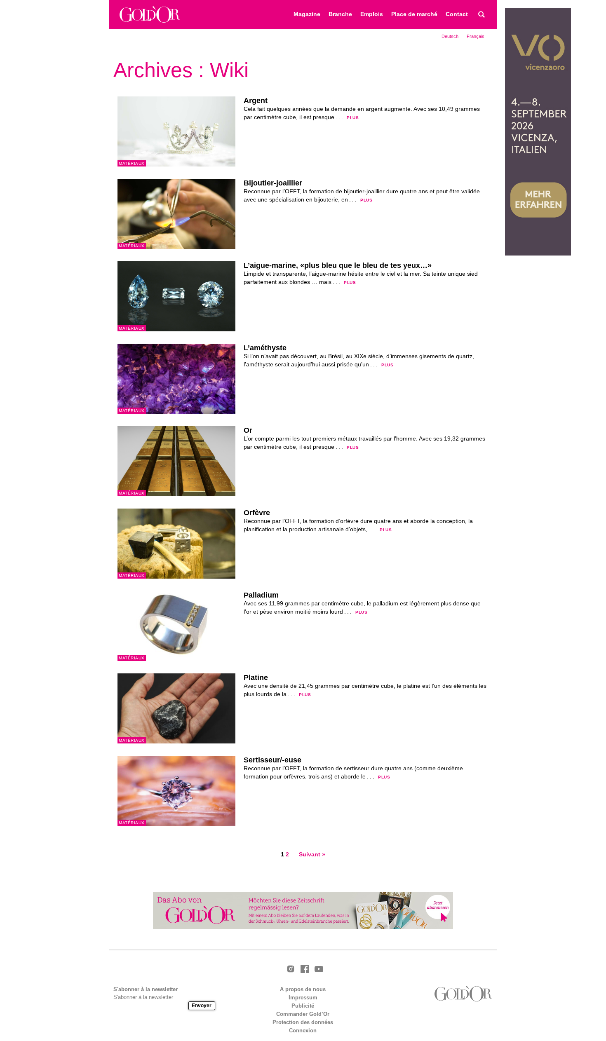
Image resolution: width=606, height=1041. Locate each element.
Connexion (303, 1030)
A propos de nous (303, 989)
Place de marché (414, 14)
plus (353, 117)
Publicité (302, 1006)
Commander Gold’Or (302, 1014)
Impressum (303, 997)
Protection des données (302, 1022)
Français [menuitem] (475, 36)
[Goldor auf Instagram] (291, 969)
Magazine (307, 14)
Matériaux (132, 163)
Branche (340, 14)
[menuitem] (450, 36)
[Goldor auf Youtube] (319, 969)
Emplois (371, 14)
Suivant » (312, 854)
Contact (457, 14)
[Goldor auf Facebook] (305, 969)
